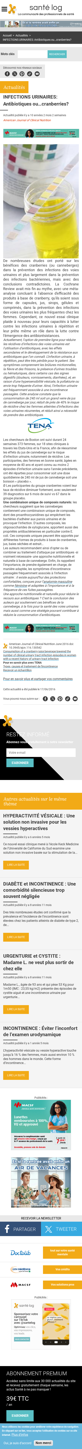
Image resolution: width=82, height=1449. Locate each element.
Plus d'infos (20, 1435)
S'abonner (20, 763)
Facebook (7, 73)
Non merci (43, 1443)
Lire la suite (16, 865)
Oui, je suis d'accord (17, 1443)
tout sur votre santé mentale (62, 1252)
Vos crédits (63, 1269)
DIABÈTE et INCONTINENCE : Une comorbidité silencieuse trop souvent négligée (39, 890)
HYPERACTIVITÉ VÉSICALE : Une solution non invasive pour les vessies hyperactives (39, 822)
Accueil (7, 35)
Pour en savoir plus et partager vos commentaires (38, 679)
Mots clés (8, 54)
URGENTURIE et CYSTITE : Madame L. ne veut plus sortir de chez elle (38, 962)
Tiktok (29, 73)
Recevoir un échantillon (17, 670)
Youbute (37, 73)
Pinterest (22, 73)
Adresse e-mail (17, 746)
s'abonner (20, 1416)
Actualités (22, 35)
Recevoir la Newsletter (41, 1218)
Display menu (4, 8)
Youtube (75, 698)
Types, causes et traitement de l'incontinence (30, 666)
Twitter (14, 73)
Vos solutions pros (62, 1284)
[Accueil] (12, 9)
